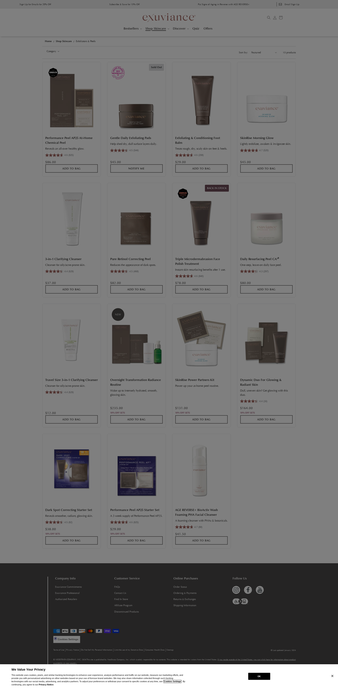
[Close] (332, 676)
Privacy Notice (46, 684)
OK (259, 676)
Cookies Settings (172, 681)
